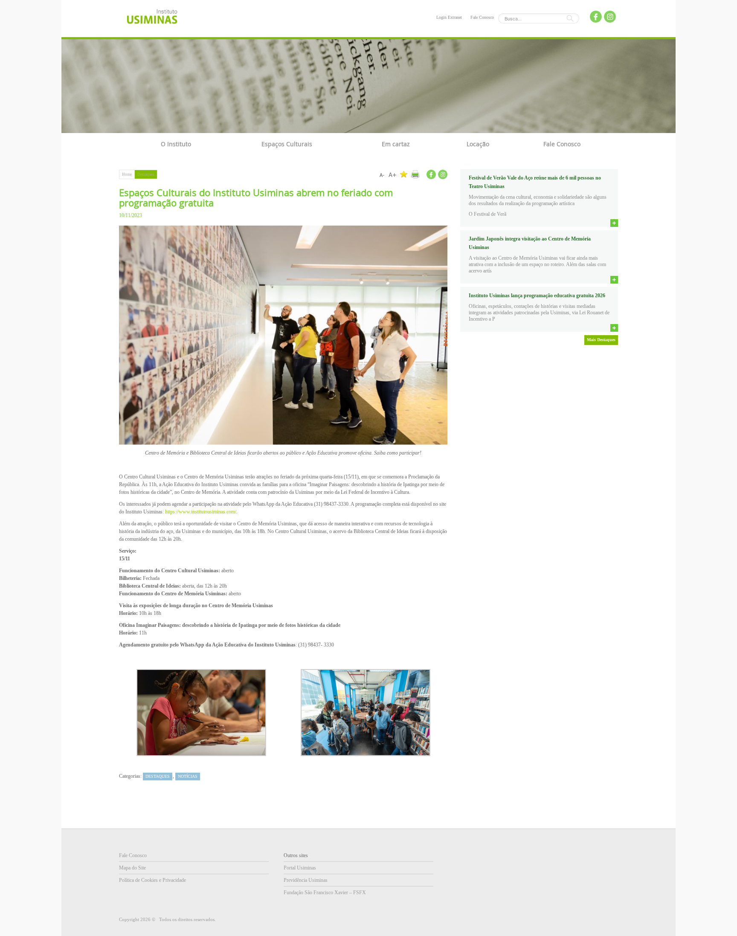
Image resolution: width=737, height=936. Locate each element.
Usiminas (152, 18)
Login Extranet (449, 17)
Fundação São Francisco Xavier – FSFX (325, 892)
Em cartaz (396, 144)
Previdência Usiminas (306, 880)
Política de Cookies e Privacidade (152, 880)
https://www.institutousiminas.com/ (200, 512)
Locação (478, 144)
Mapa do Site (132, 868)
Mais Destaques (601, 339)
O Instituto (176, 144)
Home (127, 174)
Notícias (187, 776)
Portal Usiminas (300, 868)
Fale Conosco (482, 17)
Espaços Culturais (286, 144)
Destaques (145, 174)
